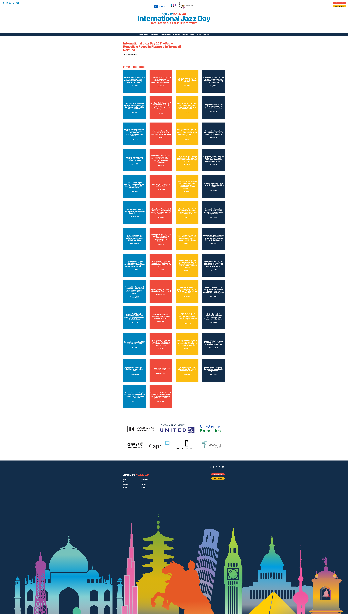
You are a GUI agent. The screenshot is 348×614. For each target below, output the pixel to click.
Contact (143, 487)
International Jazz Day (174, 18)
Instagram (6, 3)
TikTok (13, 3)
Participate (154, 35)
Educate (185, 35)
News (199, 35)
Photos (125, 484)
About (192, 35)
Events (125, 479)
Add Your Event (339, 6)
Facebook (3, 3)
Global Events (143, 35)
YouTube (18, 3)
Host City (206, 35)
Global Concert (165, 35)
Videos (143, 482)
